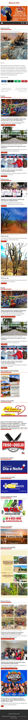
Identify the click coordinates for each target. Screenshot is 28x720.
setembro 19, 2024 (5, 276)
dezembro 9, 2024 (5, 197)
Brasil (2, 176)
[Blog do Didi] (14, 20)
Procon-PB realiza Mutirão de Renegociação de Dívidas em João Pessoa (21, 90)
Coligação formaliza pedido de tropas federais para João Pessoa (6, 90)
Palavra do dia (4, 84)
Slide (13, 638)
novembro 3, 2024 (5, 234)
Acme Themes (14, 718)
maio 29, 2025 (4, 117)
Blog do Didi (14, 3)
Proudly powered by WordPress (8, 716)
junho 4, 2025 (4, 630)
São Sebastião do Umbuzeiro (10, 125)
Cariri (2, 706)
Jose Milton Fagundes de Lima (15, 31)
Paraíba (2, 125)
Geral (2, 152)
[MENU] (27, 23)
